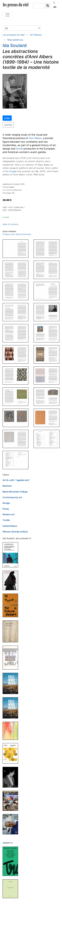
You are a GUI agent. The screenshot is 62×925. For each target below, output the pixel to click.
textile (19, 148)
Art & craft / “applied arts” (16, 480)
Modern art (8, 514)
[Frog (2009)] (12, 824)
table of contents (10, 224)
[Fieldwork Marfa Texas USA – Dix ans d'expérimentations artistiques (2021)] (12, 707)
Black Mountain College (15, 491)
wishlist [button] (8, 124)
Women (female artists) (15, 531)
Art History (36, 34)
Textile (6, 520)
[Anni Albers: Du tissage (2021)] (12, 631)
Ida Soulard (15, 45)
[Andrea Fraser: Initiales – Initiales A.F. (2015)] (12, 777)
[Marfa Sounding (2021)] (12, 657)
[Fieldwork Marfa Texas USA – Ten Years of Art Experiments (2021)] (12, 683)
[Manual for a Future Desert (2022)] (12, 605)
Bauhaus (7, 486)
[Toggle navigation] (7, 14)
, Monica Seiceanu (17, 234)
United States (10, 526)
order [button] (7, 118)
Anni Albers (35, 138)
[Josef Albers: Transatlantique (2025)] (12, 861)
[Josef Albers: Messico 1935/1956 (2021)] (12, 888)
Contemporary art (12, 497)
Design (6, 503)
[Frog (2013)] (12, 800)
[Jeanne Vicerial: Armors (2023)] (12, 580)
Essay (6, 508)
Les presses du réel (13, 34)
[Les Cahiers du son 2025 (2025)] (12, 554)
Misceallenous (15, 39)
